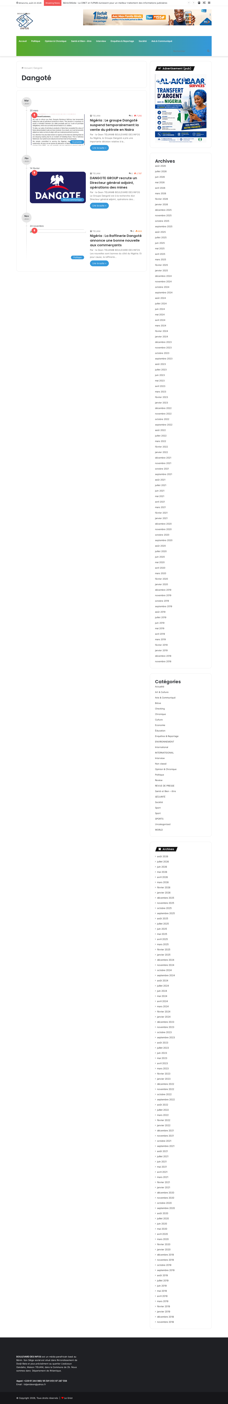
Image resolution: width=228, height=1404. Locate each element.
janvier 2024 (161, 336)
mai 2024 (160, 314)
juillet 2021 (160, 485)
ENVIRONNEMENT (164, 741)
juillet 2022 (161, 435)
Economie (160, 725)
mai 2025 (160, 248)
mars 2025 (160, 259)
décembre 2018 (163, 656)
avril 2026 (160, 188)
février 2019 (161, 645)
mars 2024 (160, 325)
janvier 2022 (161, 452)
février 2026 (161, 199)
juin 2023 (160, 375)
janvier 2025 (161, 270)
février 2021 (161, 512)
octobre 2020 (162, 534)
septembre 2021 (163, 474)
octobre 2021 (162, 468)
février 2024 (161, 331)
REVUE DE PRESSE (164, 785)
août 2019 (160, 611)
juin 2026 (160, 177)
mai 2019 (159, 628)
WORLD (159, 829)
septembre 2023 (163, 358)
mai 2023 (160, 380)
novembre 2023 (163, 347)
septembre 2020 (163, 540)
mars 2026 (160, 193)
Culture (159, 719)
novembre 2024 (163, 281)
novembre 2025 (163, 215)
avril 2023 (160, 386)
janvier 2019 (161, 650)
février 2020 (161, 578)
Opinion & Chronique (55, 41)
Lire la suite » (99, 147)
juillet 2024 (161, 303)
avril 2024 (160, 320)
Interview (101, 41)
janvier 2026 (161, 204)
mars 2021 (160, 507)
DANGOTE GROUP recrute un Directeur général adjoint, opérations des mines (113, 183)
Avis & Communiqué (161, 41)
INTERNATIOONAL (164, 752)
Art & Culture (162, 692)
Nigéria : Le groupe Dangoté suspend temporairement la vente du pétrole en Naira (114, 125)
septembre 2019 (163, 606)
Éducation (160, 730)
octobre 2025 (162, 221)
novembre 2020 (163, 529)
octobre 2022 (162, 419)
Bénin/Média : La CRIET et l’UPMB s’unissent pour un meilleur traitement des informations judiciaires (115, 3)
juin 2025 (160, 243)
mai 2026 (160, 182)
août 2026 (160, 166)
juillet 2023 (161, 369)
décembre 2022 (163, 408)
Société (143, 41)
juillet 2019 (160, 617)
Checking (160, 708)
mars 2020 (160, 573)
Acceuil (23, 41)
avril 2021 (160, 501)
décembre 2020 (163, 523)
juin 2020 (160, 556)
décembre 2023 (163, 342)
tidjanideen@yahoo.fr (35, 1384)
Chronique (160, 714)
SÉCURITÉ (160, 796)
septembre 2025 (163, 226)
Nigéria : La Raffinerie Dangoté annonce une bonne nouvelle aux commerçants (116, 240)
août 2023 (160, 364)
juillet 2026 (161, 171)
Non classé (161, 763)
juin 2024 (160, 309)
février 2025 (161, 265)
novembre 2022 (163, 413)
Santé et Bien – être (81, 41)
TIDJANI (96, 115)
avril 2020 (160, 567)
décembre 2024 (163, 276)
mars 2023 (160, 391)
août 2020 (160, 545)
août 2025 (160, 232)
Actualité (159, 686)
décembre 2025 (163, 210)
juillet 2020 (161, 551)
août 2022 (160, 430)
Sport (158, 807)
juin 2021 (159, 490)
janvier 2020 (161, 584)
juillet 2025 (161, 237)
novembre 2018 (163, 661)
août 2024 (160, 298)
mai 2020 (160, 562)
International (161, 747)
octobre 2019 (162, 600)
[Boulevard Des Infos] (24, 21)
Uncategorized (162, 824)
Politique (35, 41)
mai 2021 (159, 496)
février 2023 (161, 397)
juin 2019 (159, 622)
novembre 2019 (163, 595)
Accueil (28, 68)
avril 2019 (160, 634)
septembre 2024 (163, 292)
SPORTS (159, 818)
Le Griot (68, 1398)
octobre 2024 (162, 287)
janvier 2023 (161, 402)
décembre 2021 (163, 457)
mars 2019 (160, 639)
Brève (158, 703)
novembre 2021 (163, 463)
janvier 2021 (161, 518)
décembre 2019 (163, 589)
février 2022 (161, 446)
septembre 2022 (163, 424)
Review (159, 780)
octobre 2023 (162, 353)
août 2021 (160, 479)
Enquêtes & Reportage (122, 41)
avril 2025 (160, 254)
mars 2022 (160, 441)
